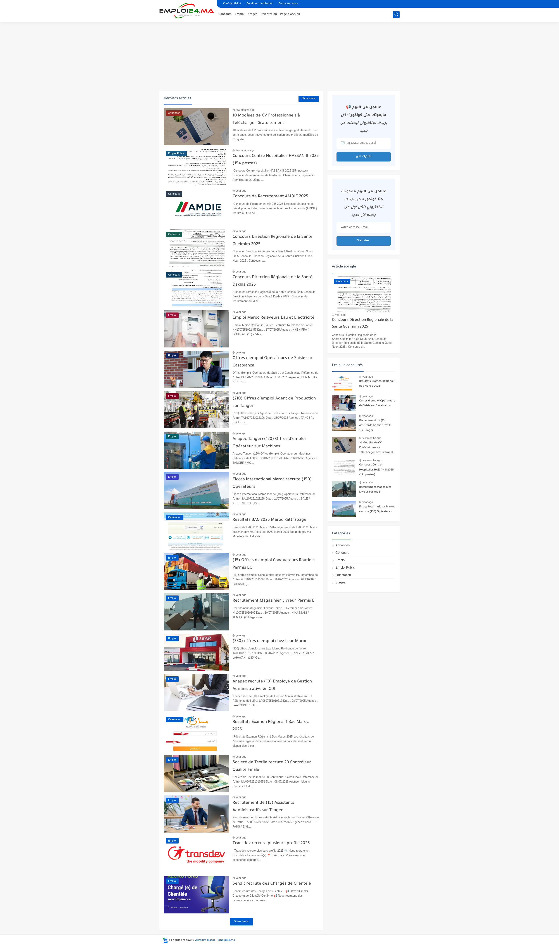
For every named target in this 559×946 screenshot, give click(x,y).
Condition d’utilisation (260, 3)
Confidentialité (232, 3)
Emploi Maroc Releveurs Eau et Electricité (273, 318)
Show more (309, 98)
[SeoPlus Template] (165, 940)
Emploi (240, 14)
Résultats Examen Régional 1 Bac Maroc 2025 (377, 384)
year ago (241, 190)
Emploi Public (345, 567)
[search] (396, 14)
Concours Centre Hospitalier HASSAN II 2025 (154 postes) (376, 469)
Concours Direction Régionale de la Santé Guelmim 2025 (362, 323)
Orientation (269, 14)
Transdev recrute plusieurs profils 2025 (271, 843)
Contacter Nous (288, 3)
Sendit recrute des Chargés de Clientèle (272, 884)
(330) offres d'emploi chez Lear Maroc (270, 641)
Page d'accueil (290, 14)
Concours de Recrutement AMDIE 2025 (270, 196)
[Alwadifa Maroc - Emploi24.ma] (186, 10)
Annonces (342, 545)
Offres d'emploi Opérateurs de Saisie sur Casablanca (377, 403)
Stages (252, 14)
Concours (224, 14)
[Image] (344, 383)
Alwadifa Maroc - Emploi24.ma (215, 940)
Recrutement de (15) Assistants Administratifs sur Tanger (375, 425)
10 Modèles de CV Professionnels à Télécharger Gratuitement (376, 447)
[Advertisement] (279, 56)
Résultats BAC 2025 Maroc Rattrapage (269, 520)
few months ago (245, 109)
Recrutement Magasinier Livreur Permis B (274, 601)
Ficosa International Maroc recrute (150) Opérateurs (377, 509)
